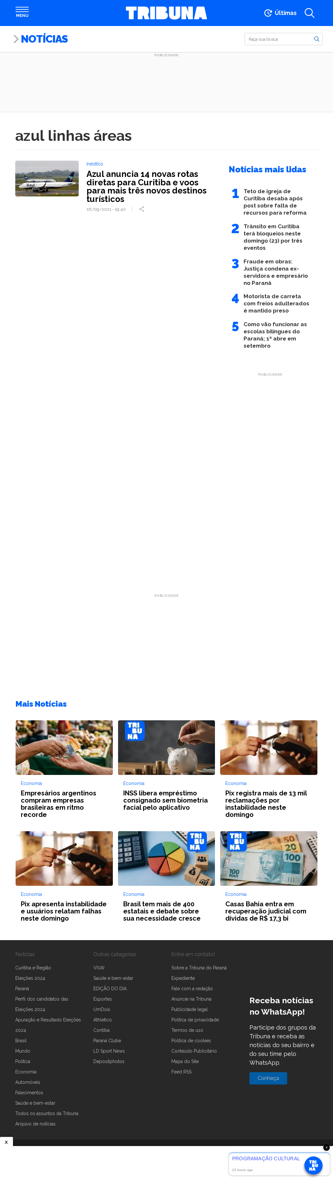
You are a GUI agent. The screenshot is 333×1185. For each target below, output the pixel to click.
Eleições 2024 (30, 978)
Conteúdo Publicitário (194, 1051)
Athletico (102, 1019)
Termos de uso (187, 1030)
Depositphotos (109, 1061)
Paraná (22, 988)
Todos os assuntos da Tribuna (46, 1113)
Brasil (21, 1040)
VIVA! (98, 967)
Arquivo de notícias (35, 1123)
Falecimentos (29, 1092)
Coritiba (101, 1030)
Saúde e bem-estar (35, 1103)
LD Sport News (109, 1051)
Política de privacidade (195, 1019)
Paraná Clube (107, 1040)
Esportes (102, 999)
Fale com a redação (192, 988)
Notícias (44, 39)
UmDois (101, 1009)
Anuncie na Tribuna (191, 999)
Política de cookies (191, 1040)
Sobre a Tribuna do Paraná (199, 967)
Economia (25, 1071)
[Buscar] (317, 39)
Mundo (22, 1051)
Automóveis (27, 1082)
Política (22, 1061)
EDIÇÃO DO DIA (110, 988)
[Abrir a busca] (309, 13)
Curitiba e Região (33, 967)
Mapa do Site (185, 1061)
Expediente (183, 978)
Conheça (268, 1078)
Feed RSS (181, 1071)
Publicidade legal (189, 1009)
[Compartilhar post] (142, 209)
